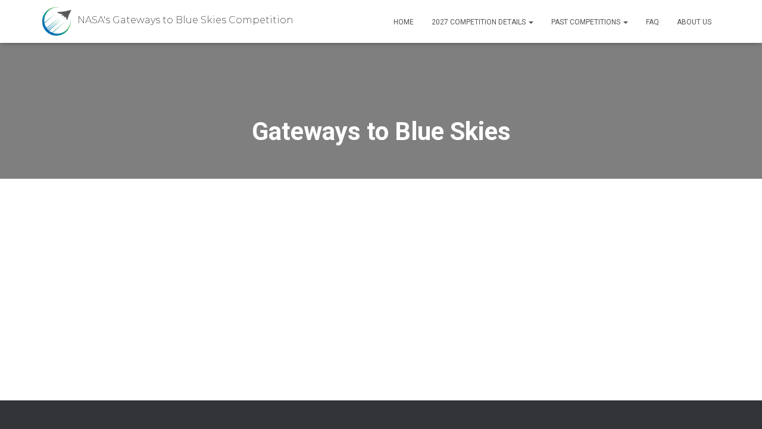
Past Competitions (586, 22)
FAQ (652, 22)
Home (404, 22)
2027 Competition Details (479, 22)
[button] (530, 22)
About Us (694, 22)
